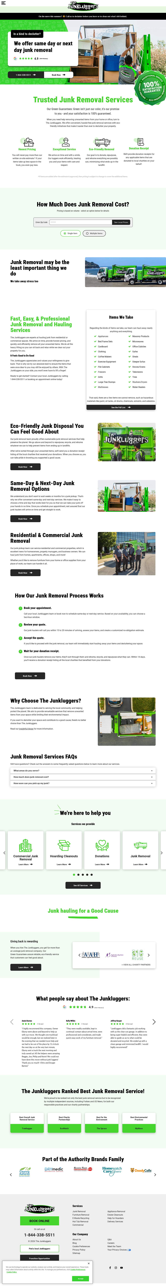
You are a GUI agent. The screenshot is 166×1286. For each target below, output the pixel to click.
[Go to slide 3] (83, 874)
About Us (76, 1239)
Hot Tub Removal (80, 1221)
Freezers (102, 372)
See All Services (81, 885)
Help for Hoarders (116, 1218)
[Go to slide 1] (74, 874)
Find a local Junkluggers (39, 1248)
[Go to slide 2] (79, 874)
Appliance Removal (116, 1211)
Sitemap (76, 1253)
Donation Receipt (139, 148)
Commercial (78, 1225)
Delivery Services (115, 1221)
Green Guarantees (18, 954)
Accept (80, 1278)
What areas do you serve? (26, 771)
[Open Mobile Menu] (3, 3)
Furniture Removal (80, 1214)
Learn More (23, 967)
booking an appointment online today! (45, 379)
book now (61, 613)
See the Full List (118, 407)
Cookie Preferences (77, 1269)
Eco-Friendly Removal (101, 149)
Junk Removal (79, 1211)
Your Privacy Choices (117, 1249)
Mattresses (103, 387)
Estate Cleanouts (115, 1214)
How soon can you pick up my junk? (31, 783)
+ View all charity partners (136, 964)
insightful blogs (26, 728)
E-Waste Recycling (80, 1218)
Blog (74, 1243)
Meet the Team (114, 1246)
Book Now (56, 75)
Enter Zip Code (41, 222)
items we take (117, 328)
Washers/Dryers (139, 382)
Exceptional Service (64, 149)
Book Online (39, 1221)
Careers (111, 1243)
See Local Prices (121, 222)
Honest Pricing (27, 149)
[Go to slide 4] (87, 874)
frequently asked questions (71, 764)
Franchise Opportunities (39, 1258)
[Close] (89, 1263)
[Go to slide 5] (92, 874)
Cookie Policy (12, 1272)
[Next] (161, 852)
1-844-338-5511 (23, 75)
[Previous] (4, 852)
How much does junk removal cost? (31, 777)
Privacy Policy (78, 1249)
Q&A (110, 1239)
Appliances (103, 336)
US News (98, 1101)
